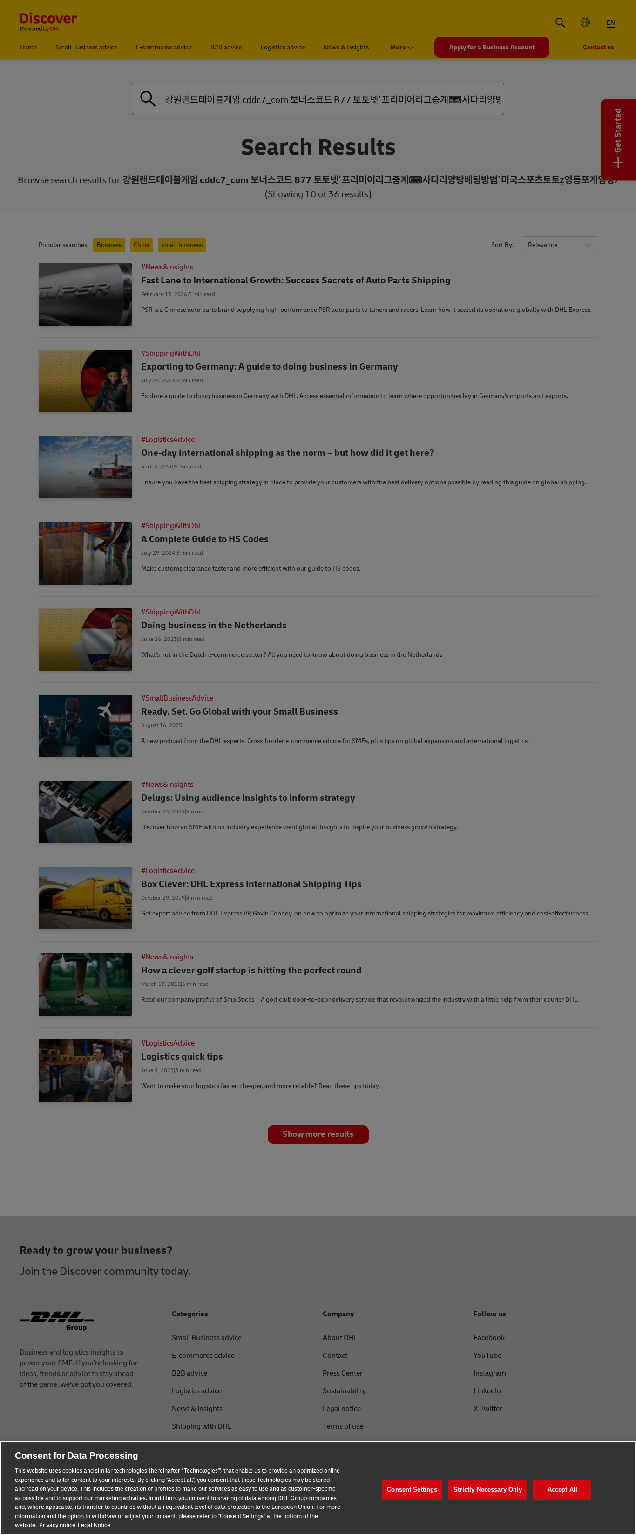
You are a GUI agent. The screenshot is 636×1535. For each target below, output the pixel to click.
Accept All (562, 1489)
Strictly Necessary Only (487, 1489)
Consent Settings (412, 1489)
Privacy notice (57, 1525)
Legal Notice (94, 1525)
